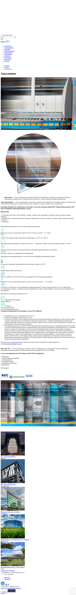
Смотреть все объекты (8, 570)
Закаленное (8, 46)
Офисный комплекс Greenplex (10, 512)
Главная (6, 66)
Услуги (6, 67)
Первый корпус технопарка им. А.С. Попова (15, 539)
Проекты (7, 56)
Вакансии (7, 579)
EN (2, 39)
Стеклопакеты (9, 47)
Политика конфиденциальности (11, 588)
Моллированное (9, 51)
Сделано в (4, 592)
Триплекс (7, 49)
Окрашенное (8, 52)
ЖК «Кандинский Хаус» (8, 484)
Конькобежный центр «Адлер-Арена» (13, 567)
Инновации (8, 54)
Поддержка (8, 57)
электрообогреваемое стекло (12, 344)
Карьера (7, 61)
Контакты (7, 59)
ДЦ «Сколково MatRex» (8, 456)
